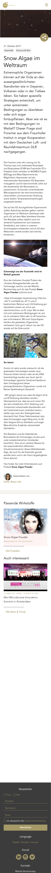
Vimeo (32, 857)
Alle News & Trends (16, 612)
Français (34, 842)
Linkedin (18, 857)
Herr (18, 795)
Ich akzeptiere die (26, 821)
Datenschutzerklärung (35, 821)
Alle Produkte (13, 551)
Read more (25, 527)
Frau (9, 795)
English (16, 842)
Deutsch (25, 842)
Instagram (25, 857)
